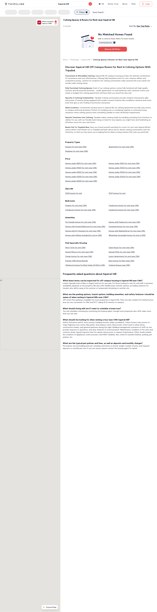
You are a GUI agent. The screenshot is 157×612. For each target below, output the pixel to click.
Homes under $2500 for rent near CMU (124, 177)
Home (65, 60)
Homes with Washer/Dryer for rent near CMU (127, 231)
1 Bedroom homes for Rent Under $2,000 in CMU (85, 265)
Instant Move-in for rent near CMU (79, 252)
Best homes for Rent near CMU (121, 261)
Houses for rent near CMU (75, 147)
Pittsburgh (74, 60)
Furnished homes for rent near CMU (123, 226)
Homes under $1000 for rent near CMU (81, 168)
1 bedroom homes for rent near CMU (124, 205)
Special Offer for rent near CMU (122, 252)
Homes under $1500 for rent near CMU (124, 172)
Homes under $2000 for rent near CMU (81, 177)
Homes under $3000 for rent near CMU (81, 181)
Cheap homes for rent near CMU (78, 256)
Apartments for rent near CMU (121, 147)
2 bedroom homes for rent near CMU (80, 210)
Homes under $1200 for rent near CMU (124, 168)
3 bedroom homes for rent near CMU (124, 210)
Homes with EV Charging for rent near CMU (83, 231)
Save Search (98, 12)
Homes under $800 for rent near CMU (80, 163)
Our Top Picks (143, 26)
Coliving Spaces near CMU (119, 265)
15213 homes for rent (73, 193)
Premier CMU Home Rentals (76, 261)
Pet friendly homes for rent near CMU (80, 222)
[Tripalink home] (14, 3)
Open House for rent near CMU (121, 247)
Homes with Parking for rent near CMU (124, 222)
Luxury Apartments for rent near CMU (124, 256)
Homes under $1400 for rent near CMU (81, 172)
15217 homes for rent (117, 193)
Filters (83, 12)
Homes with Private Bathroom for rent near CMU (85, 226)
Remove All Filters (112, 49)
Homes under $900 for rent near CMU (124, 163)
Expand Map (51, 607)
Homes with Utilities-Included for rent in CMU (83, 235)
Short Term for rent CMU (75, 247)
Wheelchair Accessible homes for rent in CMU (127, 235)
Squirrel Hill (86, 60)
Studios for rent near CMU (76, 205)
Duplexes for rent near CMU (76, 151)
